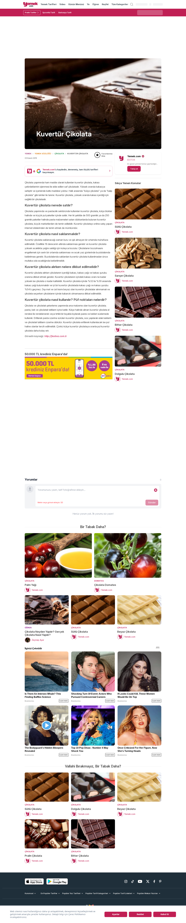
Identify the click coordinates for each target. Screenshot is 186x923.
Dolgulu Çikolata (125, 373)
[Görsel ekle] (155, 490)
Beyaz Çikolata (126, 631)
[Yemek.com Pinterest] (160, 881)
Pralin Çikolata (33, 855)
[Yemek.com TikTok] (132, 881)
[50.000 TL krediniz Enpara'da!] (68, 368)
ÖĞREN (28, 627)
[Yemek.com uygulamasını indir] (34, 881)
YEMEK (28, 153)
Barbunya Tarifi (64, 12)
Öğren (95, 4)
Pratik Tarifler (30, 12)
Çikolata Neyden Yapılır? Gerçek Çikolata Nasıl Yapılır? (44, 633)
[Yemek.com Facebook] (154, 881)
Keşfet (105, 4)
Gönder (152, 502)
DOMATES (99, 581)
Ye (88, 4)
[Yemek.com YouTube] (140, 881)
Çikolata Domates (105, 584)
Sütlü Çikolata (123, 226)
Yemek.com (134, 156)
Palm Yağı (30, 584)
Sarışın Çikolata (124, 275)
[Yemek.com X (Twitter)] (147, 881)
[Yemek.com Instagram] (125, 881)
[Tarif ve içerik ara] (131, 4)
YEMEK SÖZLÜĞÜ (43, 153)
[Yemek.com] (30, 4)
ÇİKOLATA (59, 153)
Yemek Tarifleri (49, 4)
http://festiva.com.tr (55, 336)
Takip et (134, 169)
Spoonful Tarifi (48, 12)
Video (62, 4)
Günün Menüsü (76, 4)
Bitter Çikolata (123, 324)
